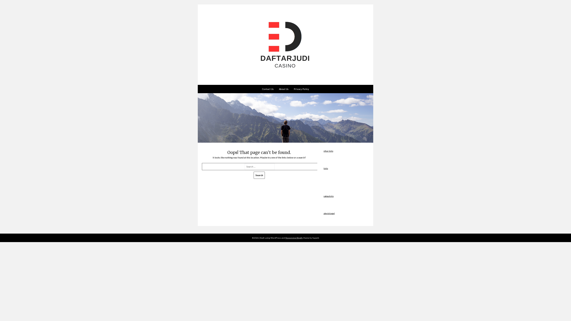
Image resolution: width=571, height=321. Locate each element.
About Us (284, 89)
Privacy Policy (301, 89)
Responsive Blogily (294, 238)
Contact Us (268, 89)
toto (326, 168)
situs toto (328, 151)
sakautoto (329, 196)
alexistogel (329, 213)
